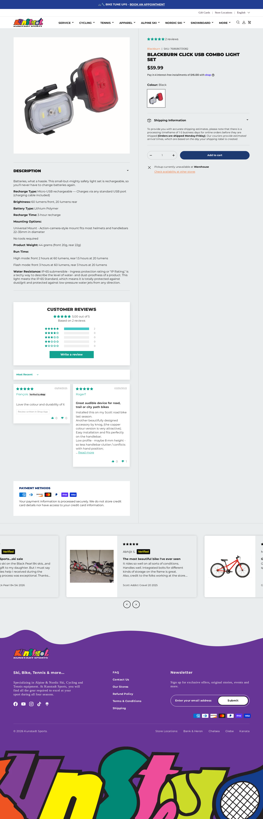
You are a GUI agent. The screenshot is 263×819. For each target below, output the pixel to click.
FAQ (116, 672)
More (223, 23)
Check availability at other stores (174, 171)
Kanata (244, 731)
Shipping (119, 708)
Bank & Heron (193, 731)
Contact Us (121, 679)
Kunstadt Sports (35, 731)
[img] (24, 389)
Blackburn (153, 49)
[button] (156, 39)
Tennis (105, 23)
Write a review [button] (71, 354)
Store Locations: (166, 731)
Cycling (85, 23)
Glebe (229, 731)
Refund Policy (123, 694)
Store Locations (223, 12)
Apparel (125, 23)
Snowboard (200, 23)
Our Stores (120, 686)
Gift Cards (204, 12)
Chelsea (214, 731)
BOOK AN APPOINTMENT (147, 4)
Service (65, 23)
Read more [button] (86, 452)
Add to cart (214, 155)
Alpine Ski (149, 23)
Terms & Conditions (127, 701)
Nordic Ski (173, 23)
